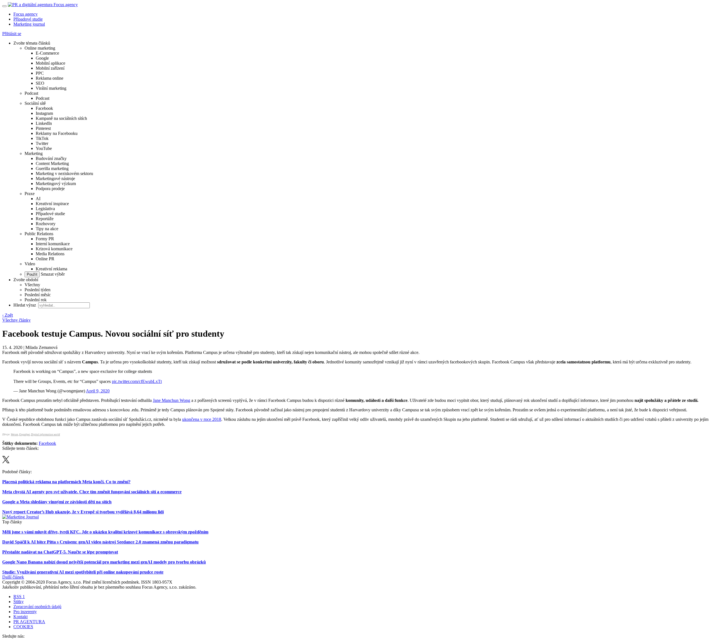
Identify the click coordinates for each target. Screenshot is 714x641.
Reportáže (45, 218)
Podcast (31, 93)
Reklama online (49, 78)
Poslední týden (37, 289)
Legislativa (45, 208)
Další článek (13, 577)
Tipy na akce (47, 228)
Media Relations (50, 253)
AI (38, 198)
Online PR (45, 258)
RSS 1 (19, 596)
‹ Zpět (7, 315)
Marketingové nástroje (55, 178)
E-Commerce (47, 53)
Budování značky (51, 158)
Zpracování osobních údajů (37, 606)
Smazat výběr (52, 274)
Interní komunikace (53, 243)
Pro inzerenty (25, 611)
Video (30, 263)
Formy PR (45, 238)
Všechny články (16, 320)
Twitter (42, 143)
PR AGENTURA (29, 621)
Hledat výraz (25, 305)
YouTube (44, 148)
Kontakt (20, 616)
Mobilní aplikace (50, 63)
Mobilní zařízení (50, 68)
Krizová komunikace (54, 248)
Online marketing (40, 48)
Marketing (34, 153)
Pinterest (43, 128)
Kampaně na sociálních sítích (61, 118)
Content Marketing (52, 163)
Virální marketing (51, 88)
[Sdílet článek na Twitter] (5, 461)
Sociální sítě (35, 103)
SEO (40, 83)
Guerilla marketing (52, 168)
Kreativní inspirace (52, 203)
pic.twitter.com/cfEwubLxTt (137, 381)
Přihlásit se (11, 33)
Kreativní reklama (51, 268)
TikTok (42, 138)
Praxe (30, 193)
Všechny (32, 284)
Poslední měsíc (38, 294)
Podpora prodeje (50, 188)
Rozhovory (46, 223)
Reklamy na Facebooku (57, 133)
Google (42, 58)
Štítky (18, 601)
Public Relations (39, 233)
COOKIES (23, 626)
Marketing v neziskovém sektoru (64, 173)
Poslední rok (36, 299)
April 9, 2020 (98, 391)
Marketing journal (29, 24)
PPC (40, 73)
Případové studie (28, 19)
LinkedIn (44, 123)
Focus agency (25, 14)
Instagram (44, 113)
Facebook (44, 108)
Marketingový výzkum (56, 183)
